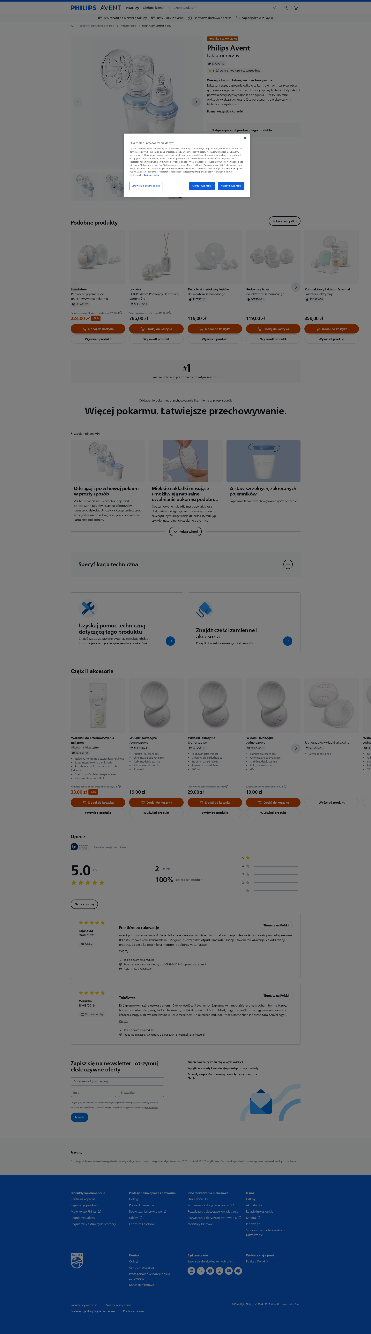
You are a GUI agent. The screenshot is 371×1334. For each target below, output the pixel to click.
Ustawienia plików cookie (146, 186)
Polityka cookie (151, 175)
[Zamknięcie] (245, 138)
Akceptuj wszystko (231, 186)
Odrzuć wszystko (202, 186)
